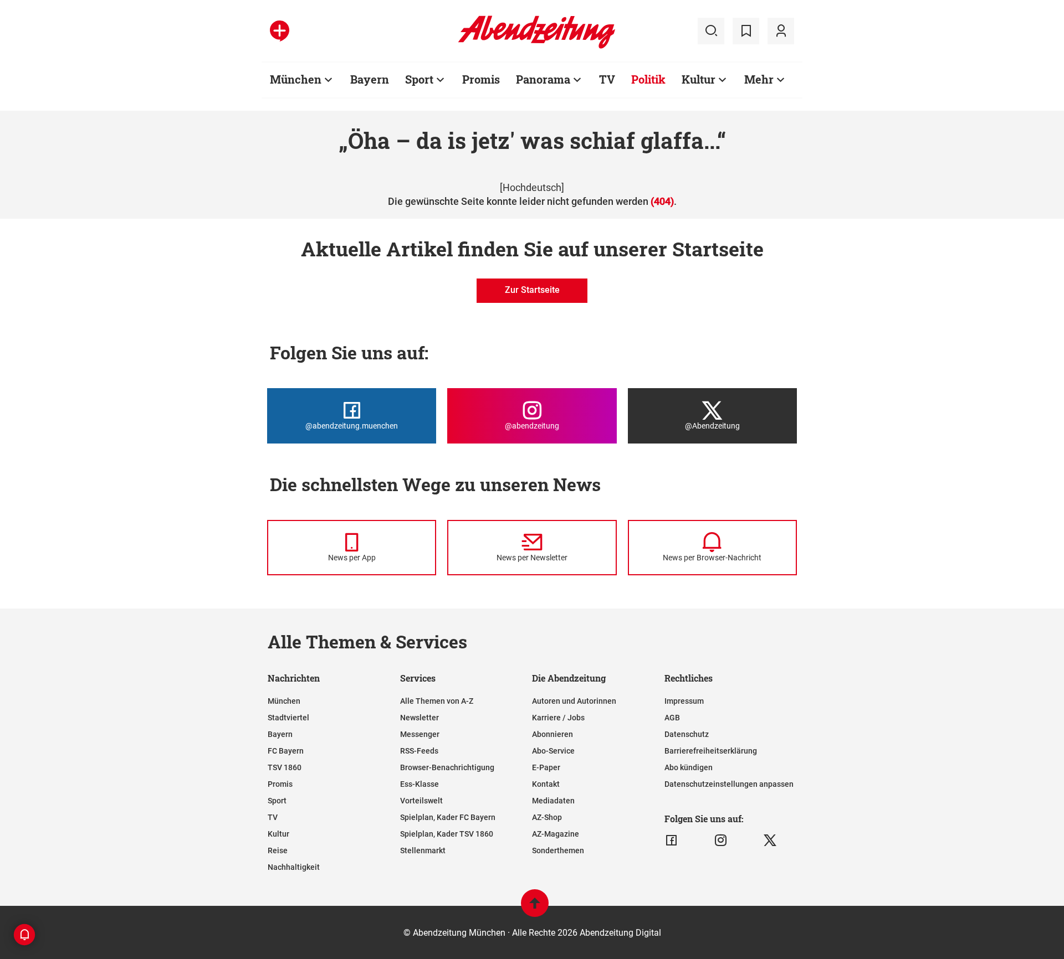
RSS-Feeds (419, 750)
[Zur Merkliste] (746, 31)
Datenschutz (686, 734)
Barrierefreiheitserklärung (710, 750)
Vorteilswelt (421, 800)
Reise (278, 850)
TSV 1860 (284, 767)
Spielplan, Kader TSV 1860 (446, 833)
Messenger (419, 734)
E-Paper (546, 767)
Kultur (698, 79)
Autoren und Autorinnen (574, 701)
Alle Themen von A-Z (436, 701)
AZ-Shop (547, 817)
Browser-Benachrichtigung (447, 767)
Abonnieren (552, 734)
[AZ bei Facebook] (671, 840)
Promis (481, 79)
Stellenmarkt (423, 850)
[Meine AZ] (781, 31)
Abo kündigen (688, 767)
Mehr (759, 79)
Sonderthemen (558, 850)
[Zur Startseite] (536, 46)
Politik (648, 79)
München (295, 79)
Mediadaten (553, 800)
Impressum (684, 701)
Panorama (543, 79)
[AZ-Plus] (279, 31)
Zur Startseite (532, 290)
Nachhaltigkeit (294, 867)
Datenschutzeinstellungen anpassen (729, 784)
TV (607, 79)
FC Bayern (286, 750)
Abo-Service (553, 750)
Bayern (369, 79)
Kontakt (546, 784)
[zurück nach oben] (535, 908)
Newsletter (419, 717)
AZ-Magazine (555, 833)
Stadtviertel (288, 717)
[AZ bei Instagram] (721, 840)
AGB (672, 717)
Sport (419, 79)
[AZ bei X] (770, 840)
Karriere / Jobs (558, 717)
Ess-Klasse (419, 784)
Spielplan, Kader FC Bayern (447, 817)
